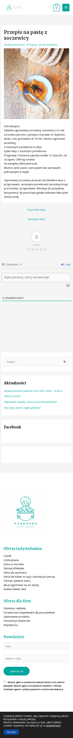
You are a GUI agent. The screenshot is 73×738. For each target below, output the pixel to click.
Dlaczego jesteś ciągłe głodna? (22, 407)
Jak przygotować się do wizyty (21, 585)
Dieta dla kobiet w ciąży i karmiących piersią (29, 576)
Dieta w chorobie (14, 564)
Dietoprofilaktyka (14, 568)
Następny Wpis (36, 219)
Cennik (7, 556)
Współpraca (11, 625)
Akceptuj (11, 732)
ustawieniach (53, 725)
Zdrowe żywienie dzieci (17, 580)
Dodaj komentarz (14, 44)
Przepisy (32, 44)
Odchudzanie (11, 560)
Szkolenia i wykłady (15, 608)
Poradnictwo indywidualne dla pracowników (29, 612)
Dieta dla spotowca (15, 572)
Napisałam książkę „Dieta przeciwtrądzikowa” (30, 402)
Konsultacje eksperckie (17, 620)
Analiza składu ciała (15, 589)
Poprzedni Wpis (36, 209)
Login (67, 264)
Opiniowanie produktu (17, 616)
